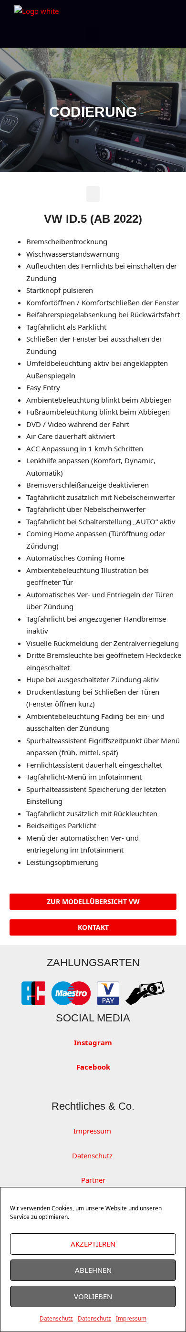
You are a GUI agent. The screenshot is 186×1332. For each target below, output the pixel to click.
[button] (93, 35)
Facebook (93, 1067)
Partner (93, 1180)
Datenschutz (56, 1318)
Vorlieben (93, 1296)
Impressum (131, 1318)
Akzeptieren (93, 1244)
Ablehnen (93, 1270)
